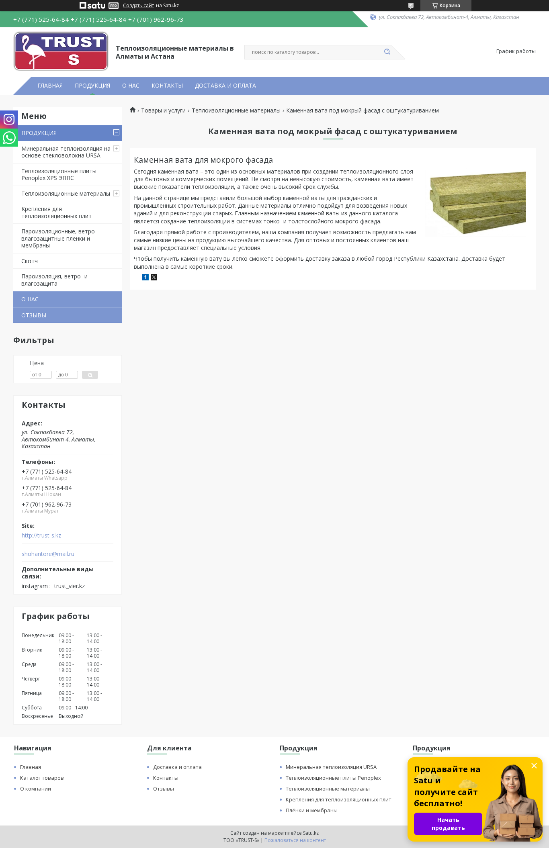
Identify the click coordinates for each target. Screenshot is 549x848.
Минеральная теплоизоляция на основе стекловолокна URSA (66, 152)
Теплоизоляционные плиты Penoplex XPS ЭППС (58, 174)
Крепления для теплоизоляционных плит (56, 212)
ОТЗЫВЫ (33, 315)
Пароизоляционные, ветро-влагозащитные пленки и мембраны (59, 238)
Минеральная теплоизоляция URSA (331, 766)
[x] (154, 278)
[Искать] (387, 52)
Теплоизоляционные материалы (65, 193)
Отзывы (163, 788)
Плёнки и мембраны (312, 810)
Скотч (29, 261)
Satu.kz (311, 833)
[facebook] (145, 278)
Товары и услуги (163, 110)
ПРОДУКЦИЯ (92, 85)
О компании (35, 788)
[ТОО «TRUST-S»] (61, 51)
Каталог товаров (42, 777)
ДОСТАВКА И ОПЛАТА (225, 85)
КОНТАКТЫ (167, 85)
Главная (30, 766)
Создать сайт (138, 5)
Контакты (165, 777)
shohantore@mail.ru (48, 554)
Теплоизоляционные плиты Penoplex (333, 777)
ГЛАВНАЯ (50, 85)
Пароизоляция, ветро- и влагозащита (54, 279)
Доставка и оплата (177, 766)
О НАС (130, 85)
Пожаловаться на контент (295, 840)
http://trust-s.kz (41, 535)
